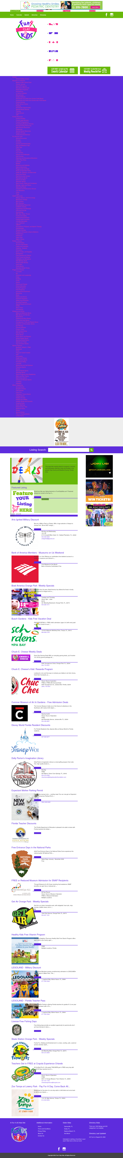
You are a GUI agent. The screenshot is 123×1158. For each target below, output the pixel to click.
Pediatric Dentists (21, 230)
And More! (67, 1133)
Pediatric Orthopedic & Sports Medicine (27, 232)
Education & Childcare (18, 80)
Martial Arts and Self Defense (24, 365)
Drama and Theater (21, 284)
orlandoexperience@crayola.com (51, 1082)
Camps (14, 77)
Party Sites (19, 264)
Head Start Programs (22, 89)
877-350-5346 (46, 981)
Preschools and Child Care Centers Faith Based (29, 98)
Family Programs (21, 288)
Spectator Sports (21, 181)
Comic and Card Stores (22, 320)
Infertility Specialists (21, 221)
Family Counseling (21, 216)
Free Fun (18, 151)
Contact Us (41, 1136)
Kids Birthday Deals (21, 261)
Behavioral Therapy (21, 199)
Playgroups (19, 129)
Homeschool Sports (21, 360)
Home (12, 15)
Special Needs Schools (22, 109)
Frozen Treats (20, 329)
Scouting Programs (21, 302)
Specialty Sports (20, 372)
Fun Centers (19, 153)
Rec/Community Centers (23, 176)
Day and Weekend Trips (23, 145)
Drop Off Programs (21, 86)
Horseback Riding (21, 362)
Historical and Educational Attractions (26, 158)
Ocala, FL (67, 1129)
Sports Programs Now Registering (25, 374)
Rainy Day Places (21, 174)
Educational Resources (22, 88)
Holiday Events (20, 396)
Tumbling (18, 381)
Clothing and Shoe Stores (23, 318)
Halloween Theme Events (23, 394)
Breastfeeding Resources (23, 205)
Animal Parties (20, 243)
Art (17, 273)
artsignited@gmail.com (48, 538)
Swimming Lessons (21, 378)
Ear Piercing (19, 326)
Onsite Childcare (20, 97)
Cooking (18, 279)
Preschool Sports (21, 367)
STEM (18, 306)
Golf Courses (20, 156)
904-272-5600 (46, 1052)
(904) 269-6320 (46, 802)
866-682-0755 (46, 632)
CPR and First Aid (21, 210)
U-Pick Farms (20, 416)
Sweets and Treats (21, 342)
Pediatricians (19, 234)
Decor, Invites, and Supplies (24, 252)
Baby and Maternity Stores (23, 313)
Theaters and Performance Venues (26, 189)
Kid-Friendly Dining (21, 331)
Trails (17, 194)
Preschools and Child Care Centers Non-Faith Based (31, 100)
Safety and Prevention (22, 300)
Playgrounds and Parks (22, 169)
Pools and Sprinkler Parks (23, 171)
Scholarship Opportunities (23, 107)
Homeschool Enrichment (23, 291)
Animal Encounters (21, 138)
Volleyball (18, 383)
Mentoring (19, 293)
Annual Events (20, 387)
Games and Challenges (22, 154)
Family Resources (17, 116)
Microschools (20, 95)
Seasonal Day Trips (21, 407)
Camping (18, 142)
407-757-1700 (46, 1081)
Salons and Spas (21, 180)
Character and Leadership (23, 275)
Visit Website (45, 499)
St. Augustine (66, 11)
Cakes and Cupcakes (22, 246)
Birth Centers (20, 201)
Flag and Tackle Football (23, 353)
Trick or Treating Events (23, 414)
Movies (18, 163)
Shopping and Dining (18, 311)
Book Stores (19, 316)
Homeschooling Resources (23, 125)
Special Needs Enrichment (23, 304)
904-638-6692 (46, 537)
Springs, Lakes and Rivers (23, 185)
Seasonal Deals (20, 408)
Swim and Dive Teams (22, 376)
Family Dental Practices (22, 217)
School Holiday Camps (22, 79)
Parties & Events (17, 241)
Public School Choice (22, 104)
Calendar (19, 15)
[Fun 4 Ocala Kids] (26, 30)
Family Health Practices (22, 219)
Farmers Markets (21, 327)
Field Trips (19, 147)
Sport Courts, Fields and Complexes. (26, 183)
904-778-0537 (46, 665)
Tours (17, 192)
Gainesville (92, 11)
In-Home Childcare (21, 93)
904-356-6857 (46, 721)
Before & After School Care (23, 82)
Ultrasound (19, 235)
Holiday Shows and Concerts (24, 401)
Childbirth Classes (21, 207)
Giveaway (43, 15)
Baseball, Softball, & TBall (23, 347)
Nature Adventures (21, 167)
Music (17, 295)
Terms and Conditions (44, 1129)
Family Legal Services (22, 120)
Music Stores (19, 335)
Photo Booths (20, 266)
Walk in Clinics (20, 239)
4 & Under (19, 271)
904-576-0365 (46, 775)
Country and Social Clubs (23, 144)
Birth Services (20, 203)
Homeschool (19, 91)
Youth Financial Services (23, 135)
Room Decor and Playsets (23, 336)
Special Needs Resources (23, 131)
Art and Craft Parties (22, 244)
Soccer (18, 369)
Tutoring (18, 111)
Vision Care (19, 237)
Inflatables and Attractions (23, 259)
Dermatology (19, 212)
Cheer (18, 351)
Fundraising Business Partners (24, 124)
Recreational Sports (21, 178)
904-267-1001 (46, 915)
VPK (17, 115)
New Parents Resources (23, 127)
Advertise (34, 15)
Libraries (18, 162)
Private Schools (20, 102)
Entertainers (19, 253)
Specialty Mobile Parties (23, 268)
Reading (18, 106)
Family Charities (20, 118)
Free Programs (20, 289)
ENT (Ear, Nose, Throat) (23, 214)
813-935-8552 (46, 1100)
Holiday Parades (20, 398)
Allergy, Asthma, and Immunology (25, 198)
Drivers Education (21, 286)
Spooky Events (20, 412)
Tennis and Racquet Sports (24, 380)
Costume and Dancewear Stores (25, 324)
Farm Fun (19, 392)
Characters (19, 250)
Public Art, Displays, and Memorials (26, 172)
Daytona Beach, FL (69, 1131)
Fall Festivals (20, 390)
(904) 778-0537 (46, 686)
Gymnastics (19, 356)
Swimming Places (21, 187)
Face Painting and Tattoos (23, 255)
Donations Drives (21, 389)
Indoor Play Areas (21, 160)
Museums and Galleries (23, 165)
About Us (40, 1133)
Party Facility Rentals (22, 262)
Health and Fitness (21, 358)
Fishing (18, 149)
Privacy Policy (42, 1131)
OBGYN (18, 225)
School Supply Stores (22, 338)
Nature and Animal (21, 297)
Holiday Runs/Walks (21, 399)
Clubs (17, 277)
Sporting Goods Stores (22, 340)
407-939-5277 (46, 737)
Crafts (17, 280)
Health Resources (17, 196)
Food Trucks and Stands (23, 257)
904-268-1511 (46, 605)
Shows (18, 410)
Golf (17, 354)
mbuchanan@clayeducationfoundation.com (54, 777)
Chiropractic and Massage (23, 208)
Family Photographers (22, 122)
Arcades (18, 140)
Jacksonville (40, 11)
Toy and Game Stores (22, 344)
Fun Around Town (17, 136)
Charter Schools (20, 84)
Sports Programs (17, 345)
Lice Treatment (20, 223)
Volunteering (19, 309)
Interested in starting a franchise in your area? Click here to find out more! (74, 1140)
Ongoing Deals (20, 403)
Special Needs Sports (22, 371)
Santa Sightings (20, 405)
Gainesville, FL (68, 1126)
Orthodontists (20, 228)
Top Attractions (20, 190)
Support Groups (20, 133)
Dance (18, 282)
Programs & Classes (18, 270)
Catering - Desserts (21, 248)
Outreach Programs (21, 298)
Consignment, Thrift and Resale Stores (27, 322)
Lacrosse (18, 363)
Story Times (19, 307)
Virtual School (20, 113)
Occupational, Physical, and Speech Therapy (29, 226)
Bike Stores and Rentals (23, 315)
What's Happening (17, 385)
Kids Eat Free (20, 333)
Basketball (19, 349)
